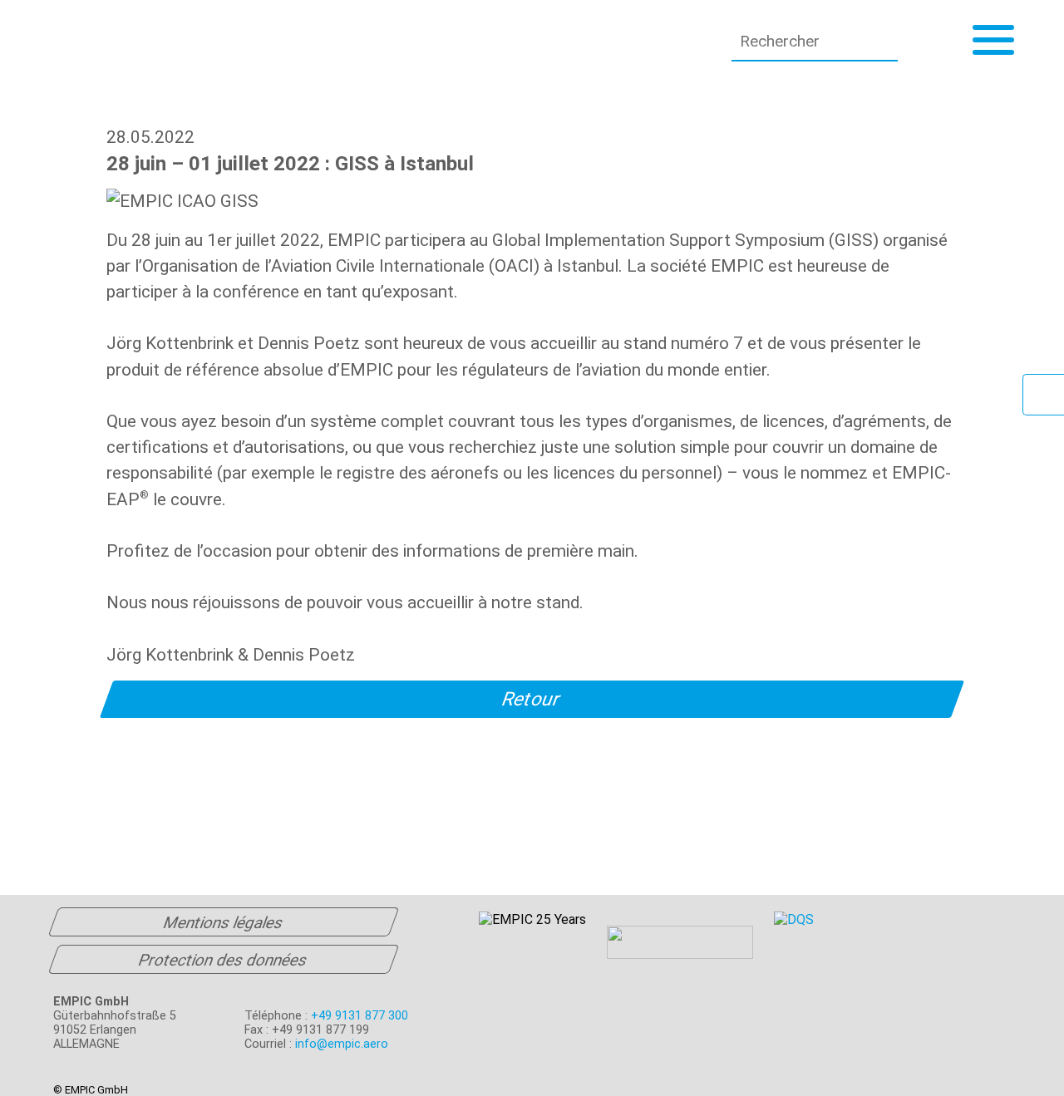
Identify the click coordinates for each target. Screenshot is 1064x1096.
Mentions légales (223, 922)
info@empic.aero (341, 1044)
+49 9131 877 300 (359, 1016)
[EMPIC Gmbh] (190, 41)
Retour (532, 699)
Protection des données (222, 960)
